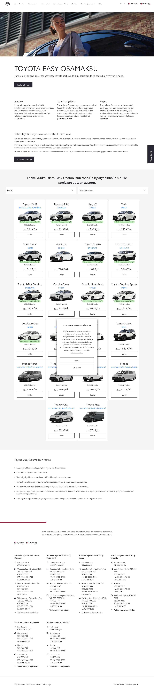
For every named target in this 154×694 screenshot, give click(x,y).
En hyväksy (77, 367)
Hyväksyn (77, 360)
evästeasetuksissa (77, 353)
